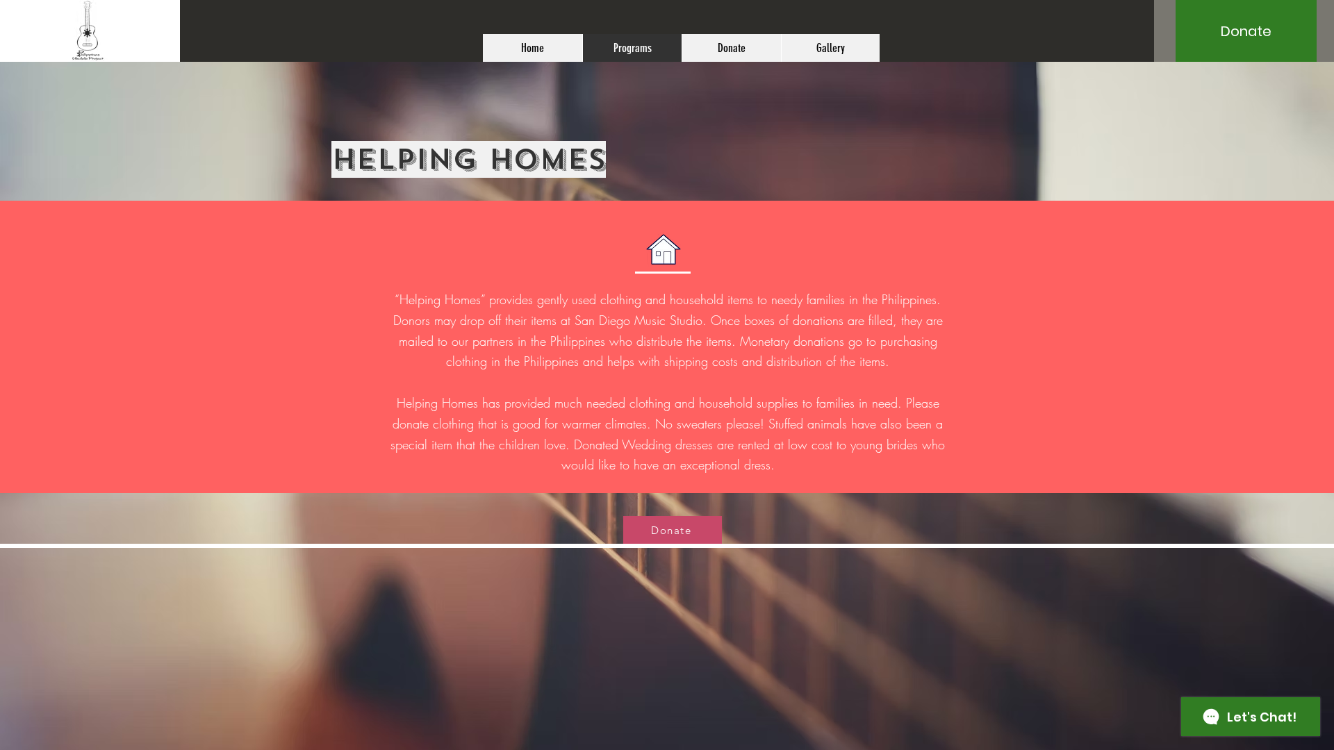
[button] (1246, 31)
